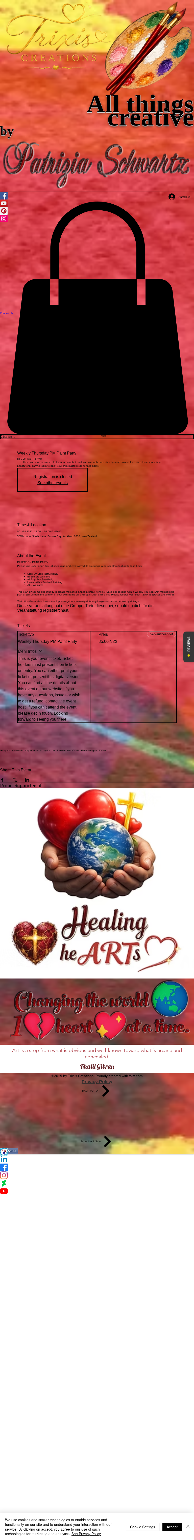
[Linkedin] (97, 1160)
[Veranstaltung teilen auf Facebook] (2, 780)
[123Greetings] (97, 1152)
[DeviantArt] (97, 1183)
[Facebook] (97, 1167)
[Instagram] (97, 1175)
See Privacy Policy (86, 1533)
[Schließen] (188, 1526)
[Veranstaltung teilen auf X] (14, 780)
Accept (172, 1526)
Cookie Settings (142, 1526)
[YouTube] (97, 1191)
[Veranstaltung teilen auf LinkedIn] (27, 780)
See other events (52, 483)
